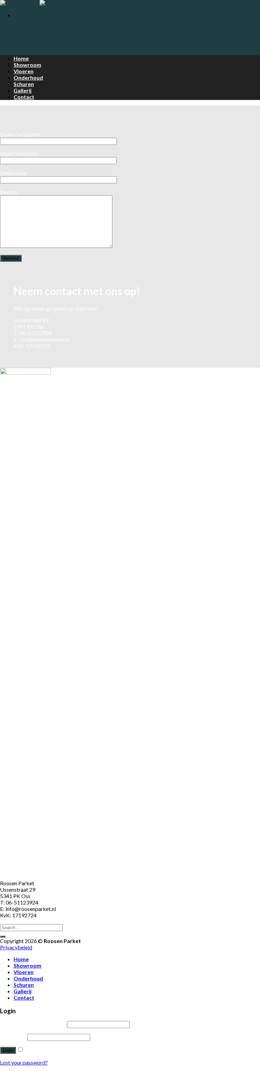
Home (21, 58)
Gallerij (22, 90)
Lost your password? (24, 1062)
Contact (24, 97)
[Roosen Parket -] (39, 3)
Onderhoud (28, 77)
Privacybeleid (16, 947)
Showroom (27, 64)
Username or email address (33, 1024)
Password (13, 1037)
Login (8, 1050)
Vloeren (24, 71)
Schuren (24, 84)
